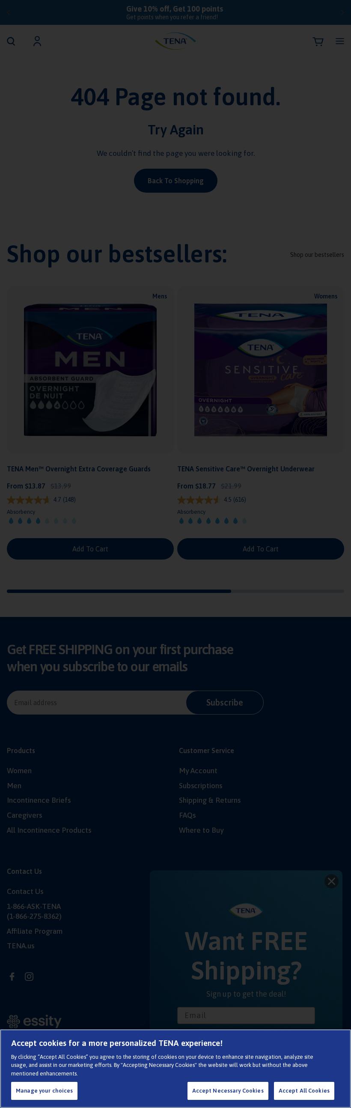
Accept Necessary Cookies (228, 1090)
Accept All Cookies (304, 1090)
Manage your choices (44, 1090)
